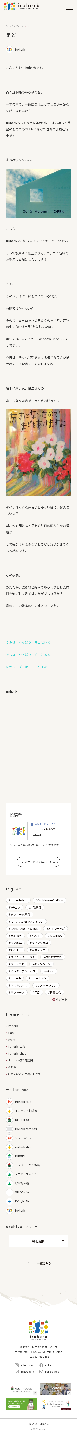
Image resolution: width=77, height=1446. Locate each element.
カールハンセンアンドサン (27, 921)
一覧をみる (44, 1263)
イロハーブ (26, 6)
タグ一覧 (61, 999)
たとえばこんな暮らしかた (24, 1074)
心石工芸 (16, 950)
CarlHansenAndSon (50, 900)
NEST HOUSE (23, 1120)
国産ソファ (38, 950)
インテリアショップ (23, 971)
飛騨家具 (16, 943)
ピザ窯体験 (22, 1183)
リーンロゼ (17, 964)
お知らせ (13, 1067)
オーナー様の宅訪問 (20, 1060)
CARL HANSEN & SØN (24, 929)
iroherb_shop (17, 1053)
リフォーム (17, 992)
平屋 (37, 992)
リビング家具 (40, 943)
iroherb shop (23, 1147)
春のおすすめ (53, 957)
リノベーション (46, 985)
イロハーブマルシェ (27, 1174)
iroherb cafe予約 (26, 1129)
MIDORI (20, 1156)
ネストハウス (19, 985)
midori (49, 971)
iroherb (16, 978)
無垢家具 (16, 936)
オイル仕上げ (56, 929)
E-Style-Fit (22, 1201)
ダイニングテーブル (23, 957)
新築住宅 (55, 992)
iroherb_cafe (16, 1046)
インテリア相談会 (26, 1111)
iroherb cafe (23, 1102)
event (11, 1039)
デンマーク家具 (20, 914)
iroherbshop (19, 900)
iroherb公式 (27, 1365)
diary (11, 1033)
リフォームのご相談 (27, 1165)
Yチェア (15, 907)
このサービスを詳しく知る (38, 862)
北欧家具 (35, 907)
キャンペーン (42, 964)
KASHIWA (56, 936)
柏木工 (36, 936)
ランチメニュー (24, 1138)
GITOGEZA (23, 1192)
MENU (69, 6)
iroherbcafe (38, 978)
